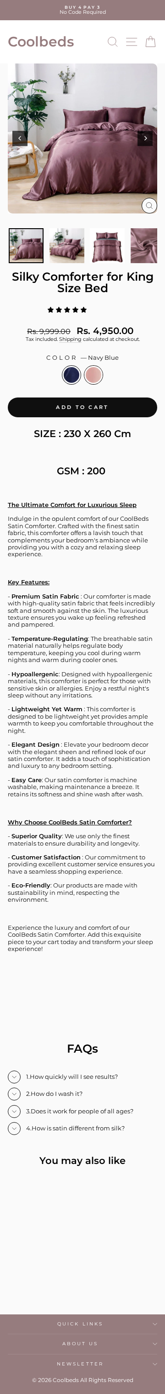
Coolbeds (41, 42)
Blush (93, 375)
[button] (69, 309)
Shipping (70, 339)
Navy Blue (71, 375)
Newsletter (80, 1364)
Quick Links (80, 1324)
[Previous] (20, 138)
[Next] (145, 138)
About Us (80, 1344)
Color (82, 357)
